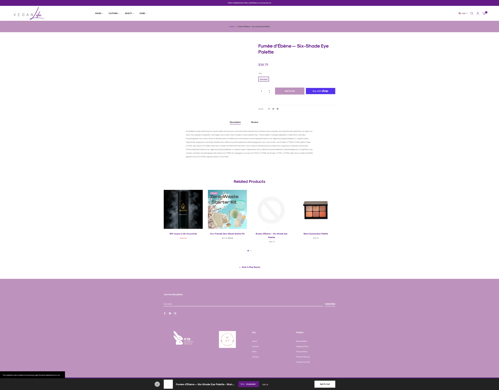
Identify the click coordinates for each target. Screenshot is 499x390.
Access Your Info (303, 362)
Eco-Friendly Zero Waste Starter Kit (227, 233)
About (254, 341)
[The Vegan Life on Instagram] (175, 313)
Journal (255, 346)
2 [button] (250, 250)
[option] (183, 219)
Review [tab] (255, 122)
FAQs (254, 351)
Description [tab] (235, 122)
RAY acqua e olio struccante (183, 233)
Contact (255, 357)
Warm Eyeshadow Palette (315, 233)
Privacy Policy (301, 351)
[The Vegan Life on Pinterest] (170, 313)
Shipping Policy (302, 346)
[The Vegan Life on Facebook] (165, 313)
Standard (263, 79)
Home (231, 26)
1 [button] (248, 250)
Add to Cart (325, 384)
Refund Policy (301, 341)
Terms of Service (303, 357)
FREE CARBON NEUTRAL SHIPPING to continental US (249, 3)
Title (260, 73)
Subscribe (330, 304)
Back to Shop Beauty (251, 267)
